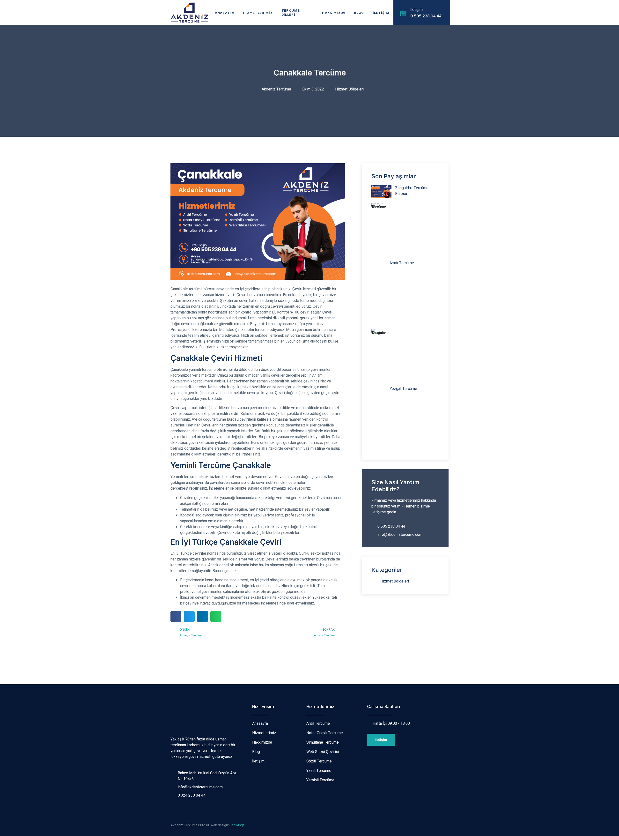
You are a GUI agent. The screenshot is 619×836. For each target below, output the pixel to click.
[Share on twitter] (189, 616)
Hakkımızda (333, 13)
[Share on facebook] (175, 616)
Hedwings (236, 825)
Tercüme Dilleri (290, 12)
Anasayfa (224, 13)
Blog (359, 13)
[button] (381, 740)
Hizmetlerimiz (258, 13)
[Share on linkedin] (202, 616)
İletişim (381, 13)
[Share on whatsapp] (215, 616)
